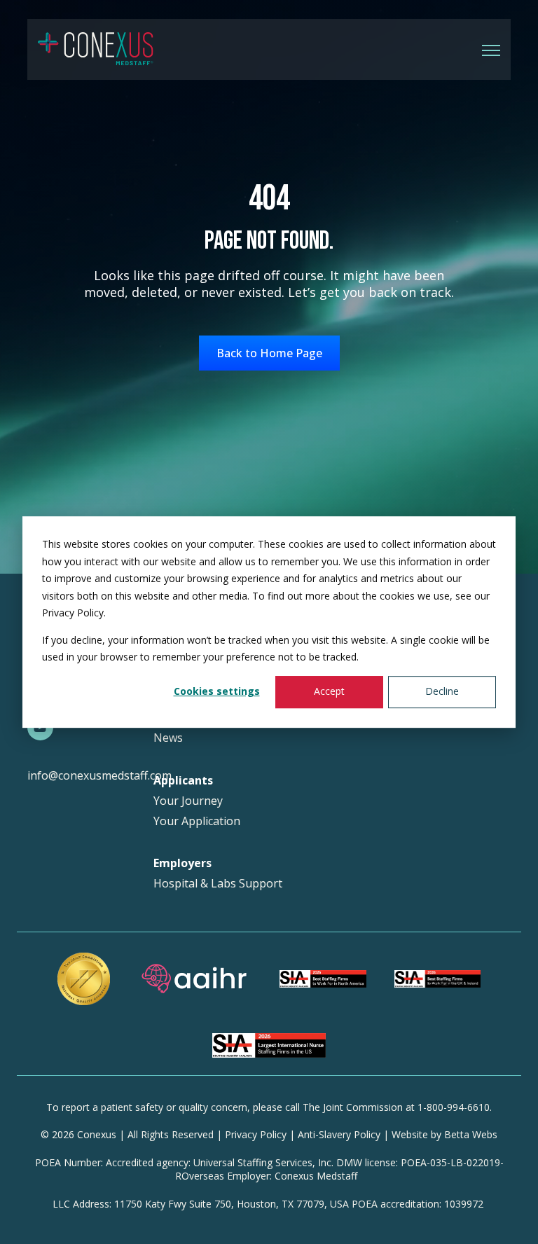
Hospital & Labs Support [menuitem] (217, 883)
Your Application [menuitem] (196, 821)
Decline (442, 691)
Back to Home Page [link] (269, 353)
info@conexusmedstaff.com (99, 775)
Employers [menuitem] (182, 863)
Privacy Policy (256, 1134)
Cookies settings (217, 691)
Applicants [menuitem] (183, 780)
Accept (329, 691)
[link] (95, 48)
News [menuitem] (168, 738)
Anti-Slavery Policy (339, 1134)
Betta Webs (470, 1134)
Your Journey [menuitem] (188, 801)
